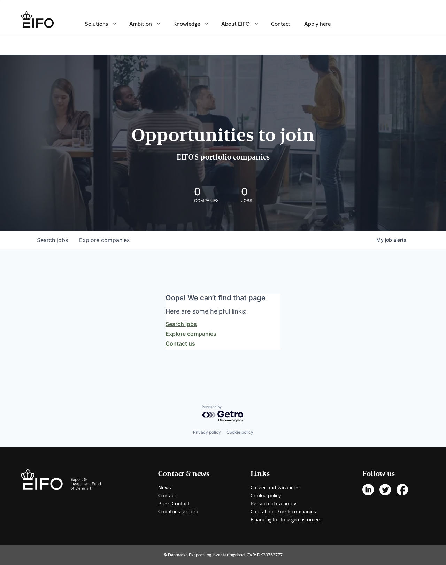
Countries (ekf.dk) (178, 511)
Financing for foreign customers (286, 520)
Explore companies (191, 333)
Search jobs (181, 323)
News (164, 487)
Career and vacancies (275, 487)
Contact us (180, 343)
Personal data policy (273, 503)
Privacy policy (207, 432)
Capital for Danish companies (283, 511)
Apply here (317, 24)
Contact (280, 24)
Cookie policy (239, 432)
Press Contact (174, 503)
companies (104, 240)
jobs (52, 240)
